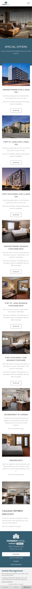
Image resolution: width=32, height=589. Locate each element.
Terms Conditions (16, 564)
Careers (16, 561)
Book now (16, 110)
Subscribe (16, 554)
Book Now (16, 271)
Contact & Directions (16, 557)
